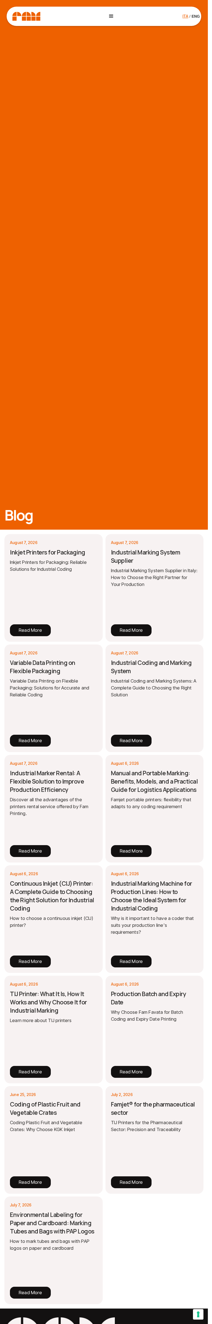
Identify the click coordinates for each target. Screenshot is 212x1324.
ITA (185, 16)
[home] (26, 16)
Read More (30, 630)
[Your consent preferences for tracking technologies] (198, 1314)
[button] (111, 16)
